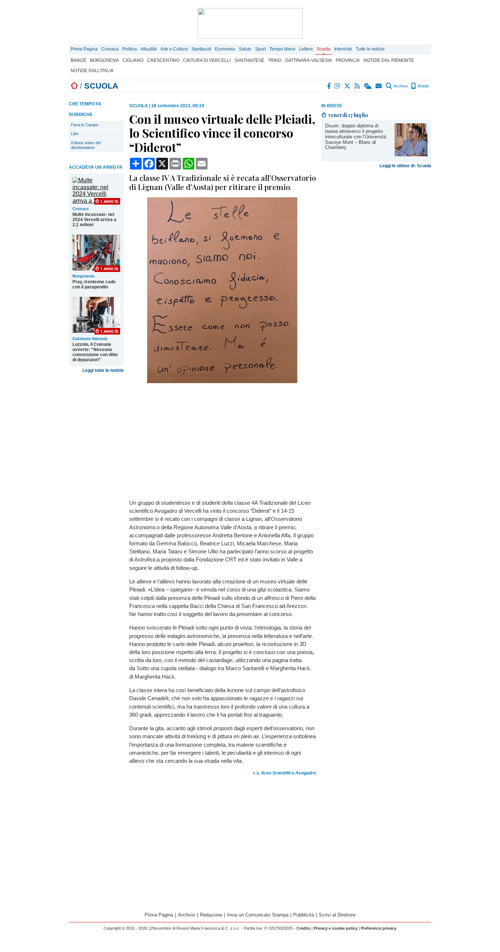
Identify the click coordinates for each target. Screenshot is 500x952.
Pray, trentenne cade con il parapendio (94, 284)
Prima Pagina (84, 49)
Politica (129, 49)
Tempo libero (282, 49)
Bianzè (78, 60)
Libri (74, 133)
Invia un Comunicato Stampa (257, 915)
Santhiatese (249, 60)
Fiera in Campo (84, 125)
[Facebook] (329, 86)
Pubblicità (303, 915)
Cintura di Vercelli (207, 60)
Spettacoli (201, 49)
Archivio (400, 86)
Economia (225, 49)
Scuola (324, 49)
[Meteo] (368, 86)
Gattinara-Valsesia (308, 60)
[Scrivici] (379, 86)
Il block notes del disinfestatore (86, 145)
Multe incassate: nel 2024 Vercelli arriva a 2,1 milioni (94, 219)
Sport (260, 49)
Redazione (211, 915)
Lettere (306, 49)
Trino (274, 60)
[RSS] (357, 86)
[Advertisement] (376, 221)
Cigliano (133, 60)
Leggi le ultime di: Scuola (405, 165)
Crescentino (163, 60)
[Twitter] (347, 86)
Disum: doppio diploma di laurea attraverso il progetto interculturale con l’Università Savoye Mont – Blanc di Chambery (355, 136)
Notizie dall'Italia (92, 70)
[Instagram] (338, 86)
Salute (245, 49)
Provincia (348, 60)
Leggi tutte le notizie (103, 370)
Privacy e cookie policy (336, 928)
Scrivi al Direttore (337, 915)
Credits (303, 928)
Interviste (343, 49)
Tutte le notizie (370, 49)
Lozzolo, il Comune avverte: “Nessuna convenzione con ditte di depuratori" (95, 352)
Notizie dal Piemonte (388, 60)
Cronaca (110, 49)
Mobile (423, 86)
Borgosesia (104, 60)
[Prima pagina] (74, 85)
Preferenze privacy (378, 928)
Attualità (149, 49)
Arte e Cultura (174, 49)
